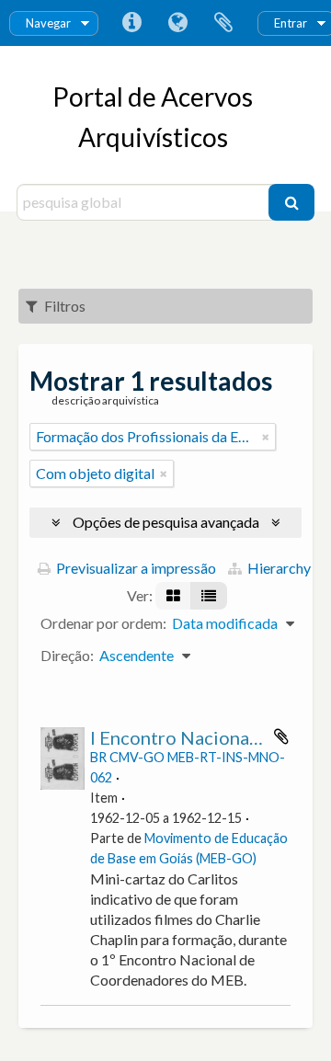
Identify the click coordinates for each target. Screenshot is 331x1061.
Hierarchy (278, 567)
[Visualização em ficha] (173, 596)
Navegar (48, 23)
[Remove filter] (265, 437)
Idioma (177, 23)
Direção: (67, 655)
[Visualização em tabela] (208, 596)
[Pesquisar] (291, 202)
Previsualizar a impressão (134, 567)
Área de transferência (223, 23)
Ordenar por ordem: (103, 623)
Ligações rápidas (131, 23)
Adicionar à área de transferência (281, 736)
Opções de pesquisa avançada (166, 521)
